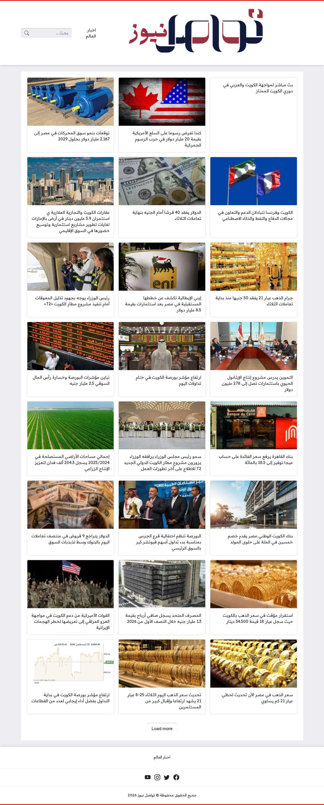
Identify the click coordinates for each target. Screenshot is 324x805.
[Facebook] (176, 777)
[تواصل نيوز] (203, 33)
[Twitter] (167, 777)
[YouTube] (148, 777)
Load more (162, 728)
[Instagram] (157, 777)
